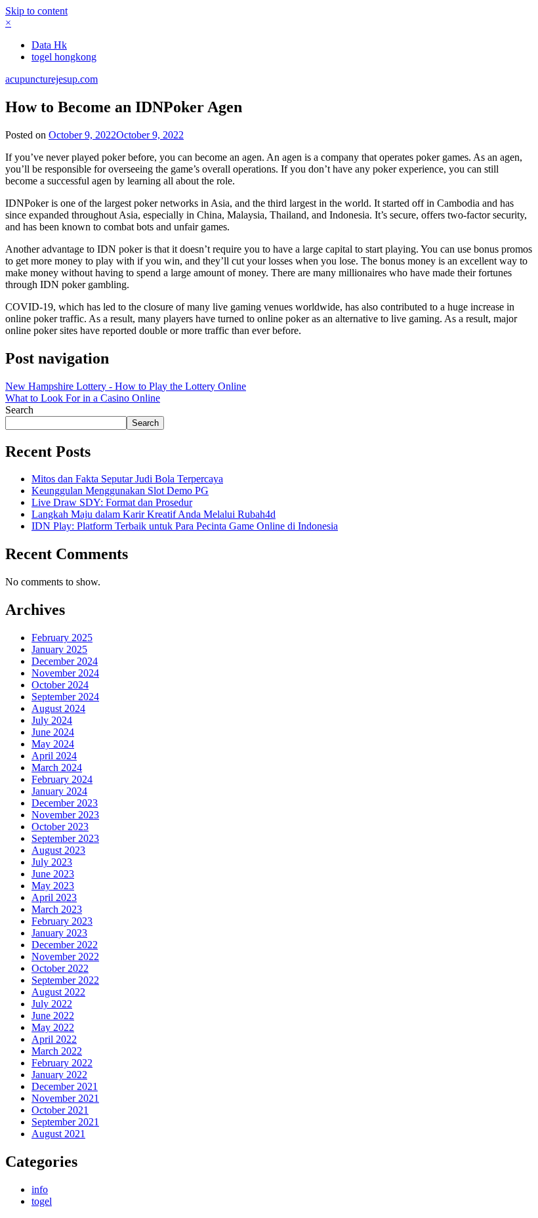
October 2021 (60, 1110)
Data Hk (49, 45)
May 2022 (52, 1027)
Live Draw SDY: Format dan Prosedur (111, 502)
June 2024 (52, 732)
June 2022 (52, 1015)
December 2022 (64, 944)
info (39, 1189)
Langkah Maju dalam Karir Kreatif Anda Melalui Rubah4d (153, 514)
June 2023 (52, 873)
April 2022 (54, 1039)
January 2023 (59, 932)
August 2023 (58, 850)
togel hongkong (63, 56)
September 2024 (65, 696)
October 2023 (60, 826)
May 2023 (52, 885)
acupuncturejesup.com (51, 79)
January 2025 (59, 649)
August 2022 (58, 992)
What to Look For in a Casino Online (82, 398)
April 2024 (54, 755)
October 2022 (60, 968)
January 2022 (59, 1074)
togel (41, 1201)
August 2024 (58, 708)
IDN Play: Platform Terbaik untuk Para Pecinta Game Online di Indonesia (184, 526)
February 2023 (62, 921)
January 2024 (59, 791)
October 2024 (60, 684)
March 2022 (56, 1051)
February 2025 (62, 637)
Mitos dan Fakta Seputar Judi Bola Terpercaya (127, 478)
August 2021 (58, 1133)
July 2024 (51, 720)
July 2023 (51, 862)
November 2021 (65, 1098)
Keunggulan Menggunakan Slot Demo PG (120, 490)
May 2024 (52, 743)
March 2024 (56, 767)
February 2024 (62, 779)
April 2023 (54, 897)
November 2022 (65, 956)
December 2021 (64, 1086)
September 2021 (65, 1121)
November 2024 (65, 673)
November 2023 (65, 814)
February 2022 (62, 1062)
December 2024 (64, 661)
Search (19, 409)
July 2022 (51, 1003)
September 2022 (65, 980)
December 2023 (64, 802)
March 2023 (56, 909)
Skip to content (36, 10)
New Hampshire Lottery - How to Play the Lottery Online (125, 386)
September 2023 (65, 838)
